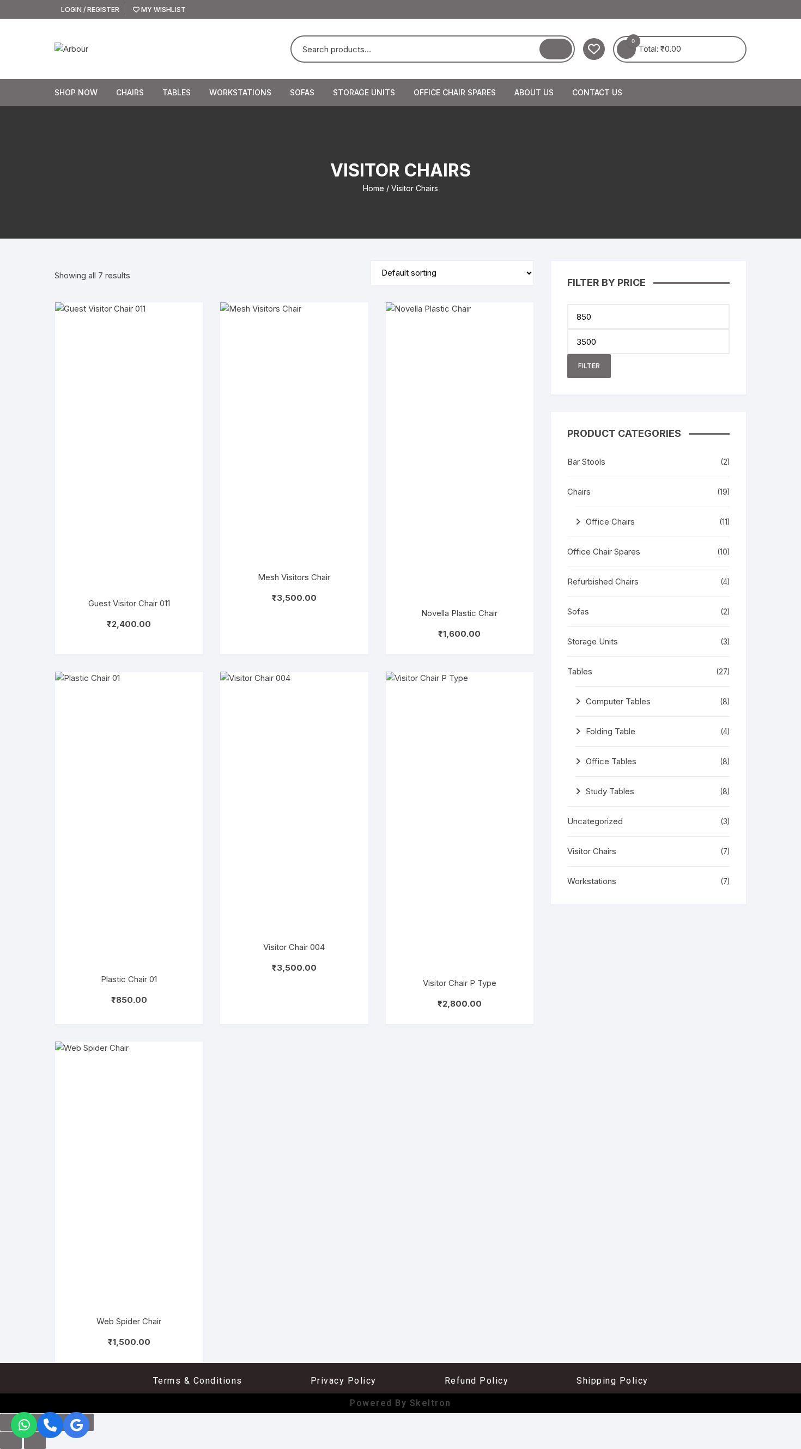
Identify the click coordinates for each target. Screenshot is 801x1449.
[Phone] (50, 1425)
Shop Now (76, 92)
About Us (534, 92)
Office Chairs (610, 521)
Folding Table (610, 731)
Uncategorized (595, 821)
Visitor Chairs (591, 851)
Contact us (597, 92)
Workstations (240, 92)
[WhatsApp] (24, 1425)
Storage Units (364, 92)
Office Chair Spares (455, 92)
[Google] (76, 1425)
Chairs (130, 92)
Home (373, 188)
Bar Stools (586, 461)
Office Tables (611, 761)
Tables (176, 92)
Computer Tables (618, 701)
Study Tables (610, 791)
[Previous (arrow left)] (11, 1440)
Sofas (302, 92)
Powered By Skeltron (400, 1403)
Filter (589, 366)
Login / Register (89, 9)
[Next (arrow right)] (35, 1440)
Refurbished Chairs (603, 581)
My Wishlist (162, 9)
